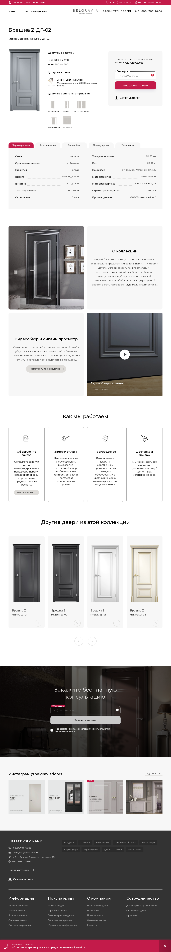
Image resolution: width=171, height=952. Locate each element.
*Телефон (123, 71)
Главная (13, 38)
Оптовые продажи (136, 910)
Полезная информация (60, 920)
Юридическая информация (62, 925)
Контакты (92, 925)
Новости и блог (95, 915)
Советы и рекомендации (61, 915)
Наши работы (94, 910)
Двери (24, 38)
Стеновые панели (18, 920)
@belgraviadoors (46, 774)
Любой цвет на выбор (70, 79)
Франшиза (131, 915)
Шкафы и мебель (18, 915)
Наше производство (98, 905)
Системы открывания (20, 925)
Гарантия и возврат (58, 910)
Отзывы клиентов (96, 920)
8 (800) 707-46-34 (120, 3)
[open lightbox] (25, 77)
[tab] (21, 145)
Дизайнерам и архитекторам (141, 905)
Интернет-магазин (18, 905)
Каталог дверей (17, 910)
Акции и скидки (56, 905)
